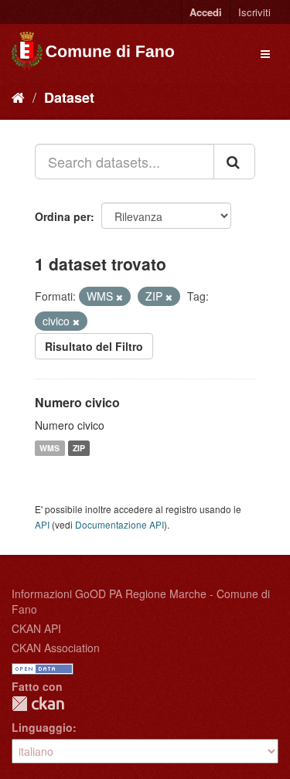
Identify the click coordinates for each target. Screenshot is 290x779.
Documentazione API (119, 524)
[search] (234, 161)
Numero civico (77, 402)
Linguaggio (42, 727)
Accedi (205, 12)
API (42, 524)
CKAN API (36, 628)
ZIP (79, 448)
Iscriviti (254, 12)
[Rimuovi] (119, 297)
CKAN (38, 704)
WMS (49, 448)
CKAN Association (56, 647)
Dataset (69, 97)
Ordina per (62, 216)
